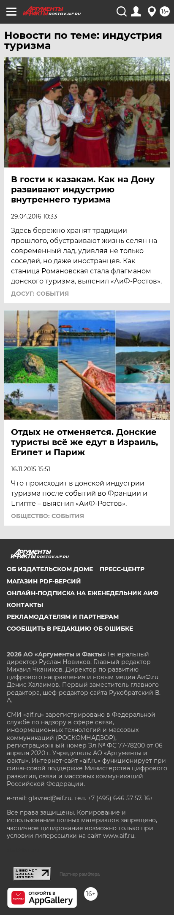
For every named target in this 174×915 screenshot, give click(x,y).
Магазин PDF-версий (44, 581)
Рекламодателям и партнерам (63, 617)
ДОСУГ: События (40, 294)
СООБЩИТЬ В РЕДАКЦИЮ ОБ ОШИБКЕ (70, 628)
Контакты (25, 605)
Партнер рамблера (80, 874)
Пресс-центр (122, 569)
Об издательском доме (50, 569)
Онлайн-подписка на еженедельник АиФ (82, 593)
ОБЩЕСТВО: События (47, 516)
